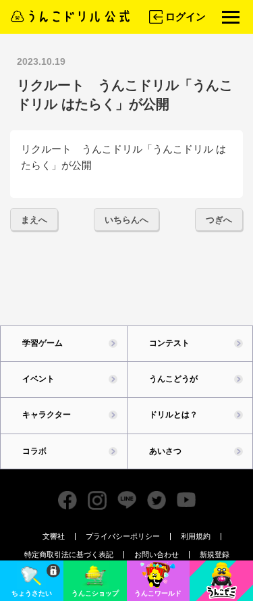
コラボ (34, 451)
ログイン (185, 16)
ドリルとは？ (173, 414)
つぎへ (219, 220)
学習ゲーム (42, 343)
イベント (38, 379)
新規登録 (214, 554)
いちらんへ (126, 220)
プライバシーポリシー (123, 536)
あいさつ (165, 451)
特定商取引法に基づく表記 (68, 554)
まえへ (34, 220)
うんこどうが (173, 379)
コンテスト (169, 343)
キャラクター (46, 414)
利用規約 (195, 536)
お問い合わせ (156, 554)
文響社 (54, 536)
